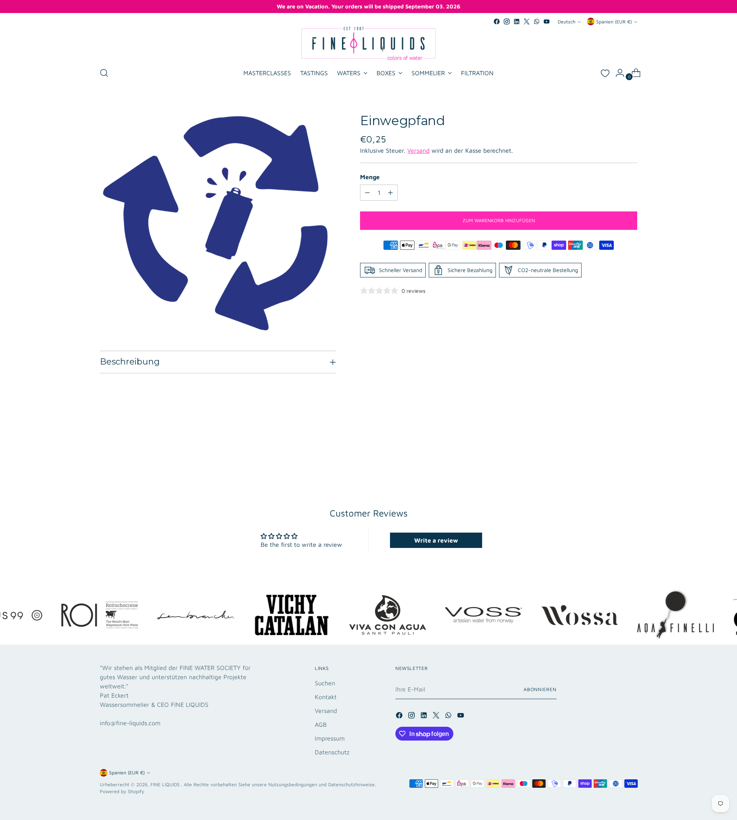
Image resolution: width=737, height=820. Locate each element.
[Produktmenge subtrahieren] (367, 192)
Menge (370, 176)
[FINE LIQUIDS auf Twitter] (526, 21)
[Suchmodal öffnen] (104, 73)
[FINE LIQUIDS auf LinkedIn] (516, 21)
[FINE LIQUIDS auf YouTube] (546, 21)
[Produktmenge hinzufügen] (390, 192)
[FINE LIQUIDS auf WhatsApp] (536, 21)
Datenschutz (332, 752)
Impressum (330, 738)
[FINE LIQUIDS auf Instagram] (506, 21)
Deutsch (566, 22)
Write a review (436, 540)
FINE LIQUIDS (165, 784)
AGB (321, 724)
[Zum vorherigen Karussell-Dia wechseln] (613, 456)
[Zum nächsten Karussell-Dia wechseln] (630, 455)
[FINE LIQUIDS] (368, 43)
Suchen (325, 683)
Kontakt (326, 696)
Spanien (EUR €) (614, 22)
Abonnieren (540, 689)
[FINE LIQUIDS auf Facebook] (496, 21)
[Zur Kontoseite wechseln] (617, 73)
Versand (418, 150)
